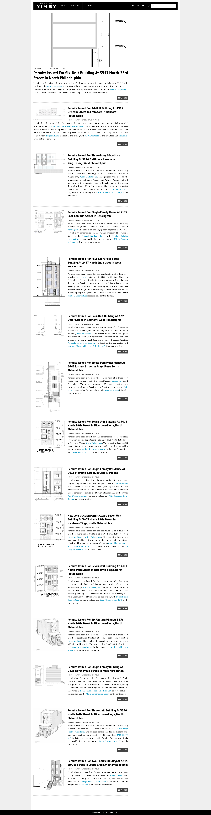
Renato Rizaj (85, 690)
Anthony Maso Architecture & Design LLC (86, 346)
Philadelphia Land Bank (93, 236)
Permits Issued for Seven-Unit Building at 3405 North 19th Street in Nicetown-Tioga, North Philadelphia (97, 425)
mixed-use (81, 277)
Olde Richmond (121, 483)
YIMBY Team (60, 68)
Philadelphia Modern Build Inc (82, 343)
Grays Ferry (117, 380)
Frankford (55, 126)
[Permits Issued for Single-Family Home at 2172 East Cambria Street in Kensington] (49, 231)
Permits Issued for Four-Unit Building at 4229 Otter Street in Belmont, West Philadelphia (97, 318)
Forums (88, 5)
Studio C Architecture (77, 295)
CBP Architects (92, 135)
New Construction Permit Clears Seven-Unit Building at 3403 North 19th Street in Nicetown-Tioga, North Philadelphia (94, 519)
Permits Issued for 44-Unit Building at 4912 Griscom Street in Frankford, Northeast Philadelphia (95, 112)
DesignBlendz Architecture (93, 781)
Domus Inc (123, 135)
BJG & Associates (111, 390)
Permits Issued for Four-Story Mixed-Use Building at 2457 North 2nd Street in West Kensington (94, 262)
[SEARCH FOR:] (163, 5)
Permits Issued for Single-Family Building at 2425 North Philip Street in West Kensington (96, 669)
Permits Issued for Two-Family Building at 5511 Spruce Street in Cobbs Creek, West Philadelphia (98, 763)
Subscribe (76, 5)
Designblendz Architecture (94, 449)
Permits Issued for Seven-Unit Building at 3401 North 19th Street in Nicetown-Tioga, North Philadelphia (97, 569)
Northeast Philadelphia (72, 126)
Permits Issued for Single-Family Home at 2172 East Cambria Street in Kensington (97, 214)
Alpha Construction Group (98, 693)
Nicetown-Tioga (75, 537)
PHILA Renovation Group (110, 192)
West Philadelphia (88, 176)
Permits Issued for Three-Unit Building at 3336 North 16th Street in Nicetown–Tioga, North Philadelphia (97, 714)
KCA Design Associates (78, 495)
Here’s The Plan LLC (102, 690)
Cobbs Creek (116, 775)
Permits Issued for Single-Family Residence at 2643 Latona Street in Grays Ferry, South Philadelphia (96, 366)
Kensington (73, 229)
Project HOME (52, 135)
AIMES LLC (83, 784)
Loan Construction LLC (81, 452)
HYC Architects (118, 189)
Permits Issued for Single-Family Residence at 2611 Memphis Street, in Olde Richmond (96, 471)
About (64, 5)
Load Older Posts (80, 802)
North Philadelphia (54, 86)
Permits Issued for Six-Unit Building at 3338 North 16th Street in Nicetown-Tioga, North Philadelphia (96, 623)
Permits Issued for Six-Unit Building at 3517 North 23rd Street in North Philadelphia (80, 75)
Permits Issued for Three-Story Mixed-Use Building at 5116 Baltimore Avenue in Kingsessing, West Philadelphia (94, 159)
